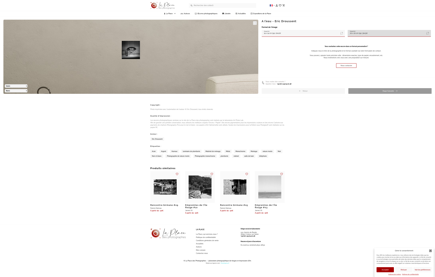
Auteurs (187, 14)
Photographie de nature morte (178, 156)
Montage (254, 151)
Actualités (242, 14)
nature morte (267, 151)
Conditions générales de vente (207, 240)
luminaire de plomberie (191, 151)
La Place (200, 229)
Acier (154, 151)
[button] (430, 251)
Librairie (227, 14)
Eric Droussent (157, 139)
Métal (228, 151)
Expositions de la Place (262, 14)
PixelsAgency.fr (225, 263)
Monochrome (240, 151)
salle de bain (249, 156)
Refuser (404, 270)
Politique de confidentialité (410, 274)
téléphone (263, 156)
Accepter (385, 270)
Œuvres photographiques (207, 14)
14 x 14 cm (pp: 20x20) (272, 32)
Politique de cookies (394, 274)
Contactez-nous (202, 253)
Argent (163, 151)
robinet (236, 156)
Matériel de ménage (212, 151)
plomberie (224, 156)
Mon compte (200, 250)
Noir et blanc (157, 156)
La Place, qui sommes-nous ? (207, 234)
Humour (174, 151)
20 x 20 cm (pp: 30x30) (358, 32)
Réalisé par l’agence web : (213, 263)
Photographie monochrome (205, 156)
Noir (279, 151)
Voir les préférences (422, 270)
